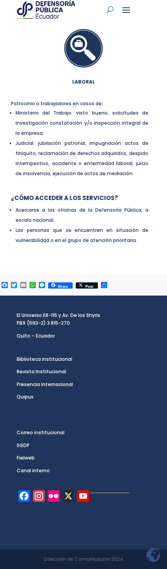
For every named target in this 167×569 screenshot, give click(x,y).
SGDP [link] (23, 445)
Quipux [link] (25, 396)
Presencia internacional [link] (45, 384)
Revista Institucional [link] (41, 371)
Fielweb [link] (26, 457)
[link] (46, 9)
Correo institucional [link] (40, 432)
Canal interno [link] (33, 470)
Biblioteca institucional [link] (44, 359)
